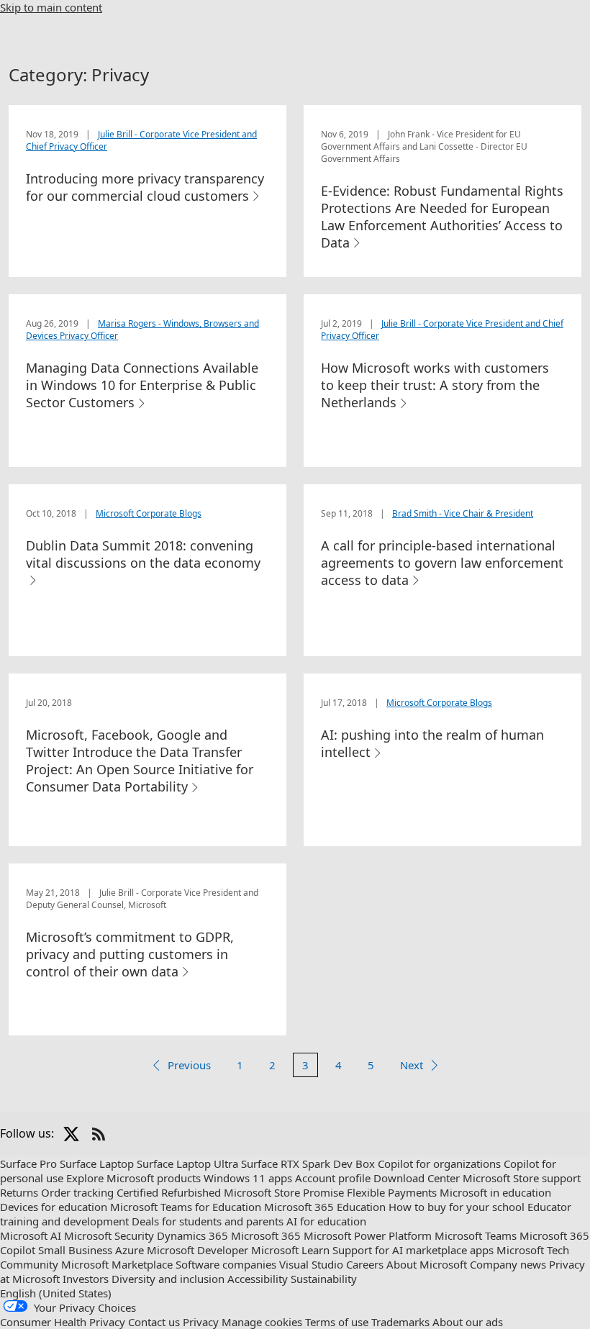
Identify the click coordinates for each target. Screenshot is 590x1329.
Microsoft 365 (266, 1235)
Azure (129, 1250)
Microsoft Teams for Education (185, 1206)
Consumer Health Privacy (62, 1322)
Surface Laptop (97, 1163)
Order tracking (77, 1192)
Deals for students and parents (207, 1221)
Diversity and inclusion (168, 1278)
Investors (86, 1278)
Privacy (201, 1322)
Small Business (75, 1250)
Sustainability (324, 1278)
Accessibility (257, 1278)
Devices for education (53, 1206)
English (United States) (56, 1293)
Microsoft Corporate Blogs (148, 513)
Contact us (154, 1322)
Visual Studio (311, 1264)
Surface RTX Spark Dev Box (308, 1163)
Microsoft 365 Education (325, 1206)
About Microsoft (426, 1264)
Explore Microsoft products (133, 1178)
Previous (189, 1065)
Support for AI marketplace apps (413, 1250)
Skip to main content (51, 7)
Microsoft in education (495, 1192)
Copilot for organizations (439, 1163)
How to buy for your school (457, 1206)
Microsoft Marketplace (117, 1264)
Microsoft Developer (197, 1250)
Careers (365, 1264)
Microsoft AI (30, 1235)
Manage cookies (262, 1322)
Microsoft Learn (290, 1250)
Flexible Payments (392, 1192)
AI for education (326, 1221)
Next (411, 1065)
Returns (19, 1192)
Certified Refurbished (169, 1192)
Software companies (226, 1264)
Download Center (416, 1178)
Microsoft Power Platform (368, 1235)
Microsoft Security (109, 1235)
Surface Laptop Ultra (187, 1163)
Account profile (333, 1178)
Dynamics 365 (192, 1235)
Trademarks (400, 1322)
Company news (508, 1264)
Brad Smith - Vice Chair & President (462, 513)
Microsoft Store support (522, 1178)
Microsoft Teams (476, 1235)
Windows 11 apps (248, 1178)
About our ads (467, 1322)
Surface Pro (28, 1163)
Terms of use (336, 1322)
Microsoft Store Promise (284, 1192)
